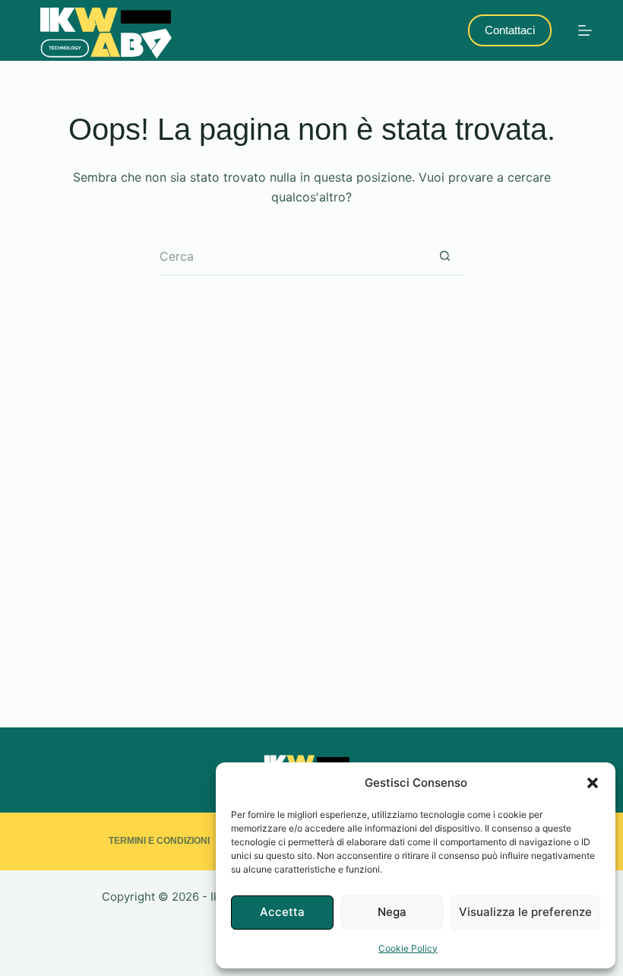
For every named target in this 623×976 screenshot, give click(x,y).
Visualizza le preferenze (525, 912)
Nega (392, 912)
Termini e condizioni (159, 840)
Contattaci (510, 30)
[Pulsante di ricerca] (444, 257)
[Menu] (585, 30)
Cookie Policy (408, 948)
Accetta (282, 912)
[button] (592, 783)
